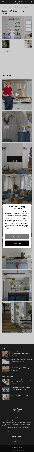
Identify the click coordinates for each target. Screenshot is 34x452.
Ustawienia (17, 236)
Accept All (17, 243)
